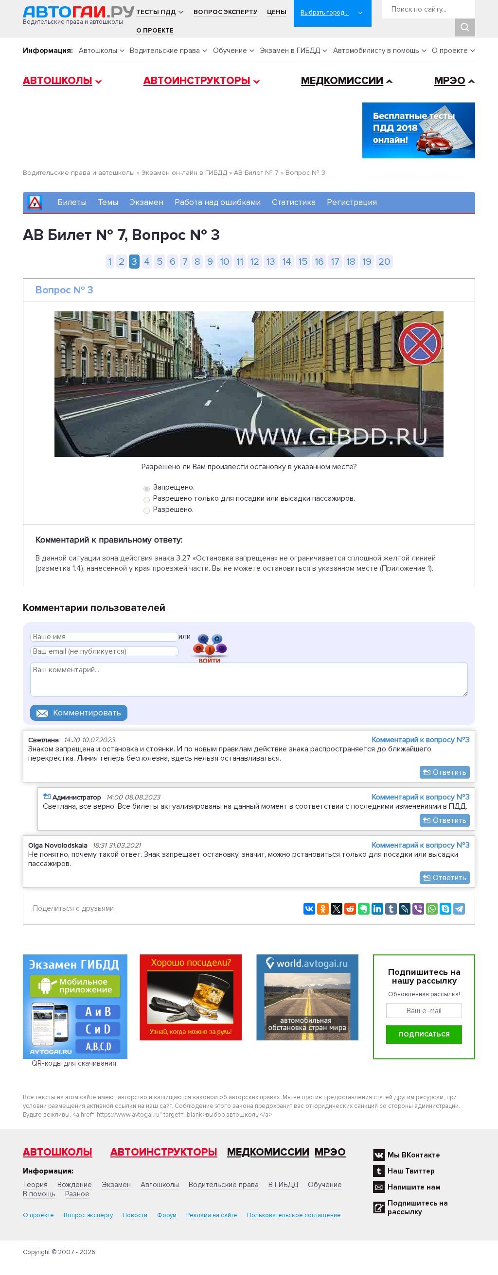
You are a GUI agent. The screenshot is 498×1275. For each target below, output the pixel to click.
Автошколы (98, 50)
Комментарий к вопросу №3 (421, 740)
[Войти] (210, 638)
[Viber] (418, 909)
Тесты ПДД (156, 12)
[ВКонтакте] (309, 909)
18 (351, 261)
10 (225, 261)
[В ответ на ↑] (47, 796)
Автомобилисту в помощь (376, 50)
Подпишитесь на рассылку (418, 1207)
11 (239, 261)
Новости (135, 1215)
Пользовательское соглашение (294, 1215)
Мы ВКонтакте (414, 1155)
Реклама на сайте (211, 1215)
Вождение (74, 1184)
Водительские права (165, 50)
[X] (336, 909)
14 (286, 261)
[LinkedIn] (377, 909)
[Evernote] (364, 909)
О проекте (155, 30)
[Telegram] (459, 909)
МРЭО (449, 81)
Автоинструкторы (196, 81)
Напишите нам (414, 1187)
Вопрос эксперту (225, 12)
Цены (276, 12)
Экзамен (146, 202)
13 (270, 261)
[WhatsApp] (432, 909)
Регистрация (352, 202)
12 (254, 261)
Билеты (72, 202)
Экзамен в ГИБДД (290, 50)
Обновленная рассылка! (424, 994)
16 (319, 261)
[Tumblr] (391, 909)
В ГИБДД (283, 1184)
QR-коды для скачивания (74, 1063)
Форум (167, 1215)
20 (384, 261)
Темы (108, 202)
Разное (77, 1194)
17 (335, 261)
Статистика (294, 202)
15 (303, 261)
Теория (35, 1184)
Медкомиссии (342, 81)
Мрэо (330, 1152)
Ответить (449, 772)
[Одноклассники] (323, 909)
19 (367, 261)
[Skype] (445, 909)
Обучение (230, 50)
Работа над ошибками (218, 202)
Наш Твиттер (411, 1171)
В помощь (39, 1194)
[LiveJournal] (404, 909)
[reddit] (350, 909)
